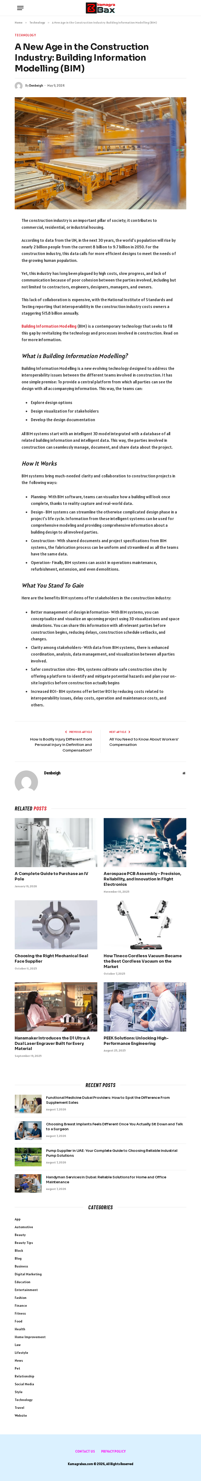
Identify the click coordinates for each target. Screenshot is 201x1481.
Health (20, 1329)
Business (21, 1266)
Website (21, 1415)
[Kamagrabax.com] (100, 8)
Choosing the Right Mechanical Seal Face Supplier (51, 958)
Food (18, 1321)
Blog (18, 1258)
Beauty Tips (24, 1242)
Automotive (24, 1227)
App (18, 1219)
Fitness (20, 1313)
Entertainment (26, 1290)
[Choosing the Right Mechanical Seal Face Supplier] (56, 925)
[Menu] (20, 7)
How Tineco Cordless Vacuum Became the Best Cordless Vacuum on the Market (143, 961)
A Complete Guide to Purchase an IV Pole (51, 876)
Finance (21, 1305)
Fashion (20, 1297)
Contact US (85, 1451)
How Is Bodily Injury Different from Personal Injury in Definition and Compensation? (61, 745)
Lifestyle (21, 1352)
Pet (17, 1368)
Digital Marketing (28, 1274)
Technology (25, 35)
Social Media (24, 1384)
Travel (19, 1407)
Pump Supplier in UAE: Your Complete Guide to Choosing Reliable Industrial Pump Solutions (111, 1153)
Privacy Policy (113, 1451)
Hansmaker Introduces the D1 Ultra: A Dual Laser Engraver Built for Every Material (52, 1043)
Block (19, 1250)
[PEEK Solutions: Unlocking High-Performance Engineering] (145, 1007)
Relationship (24, 1376)
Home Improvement (30, 1337)
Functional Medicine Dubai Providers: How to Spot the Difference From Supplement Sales (108, 1100)
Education (22, 1282)
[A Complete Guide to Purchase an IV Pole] (56, 842)
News (19, 1360)
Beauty (20, 1235)
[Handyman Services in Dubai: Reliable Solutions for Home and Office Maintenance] (28, 1183)
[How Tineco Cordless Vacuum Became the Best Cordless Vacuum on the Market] (145, 925)
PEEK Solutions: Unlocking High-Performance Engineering (136, 1041)
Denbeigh (36, 85)
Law (18, 1345)
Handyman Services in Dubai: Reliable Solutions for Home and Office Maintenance (106, 1179)
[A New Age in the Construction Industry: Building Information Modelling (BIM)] (100, 153)
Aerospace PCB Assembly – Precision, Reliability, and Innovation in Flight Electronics (142, 879)
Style (19, 1392)
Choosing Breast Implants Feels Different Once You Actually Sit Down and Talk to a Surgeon (114, 1126)
